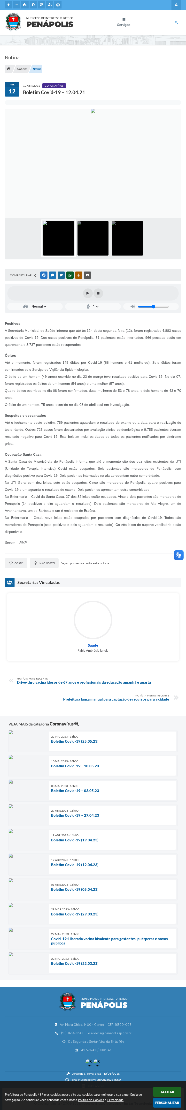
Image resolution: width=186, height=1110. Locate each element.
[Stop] (98, 293)
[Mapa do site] (49, 4)
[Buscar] (176, 22)
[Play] (88, 293)
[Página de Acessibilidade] (58, 4)
